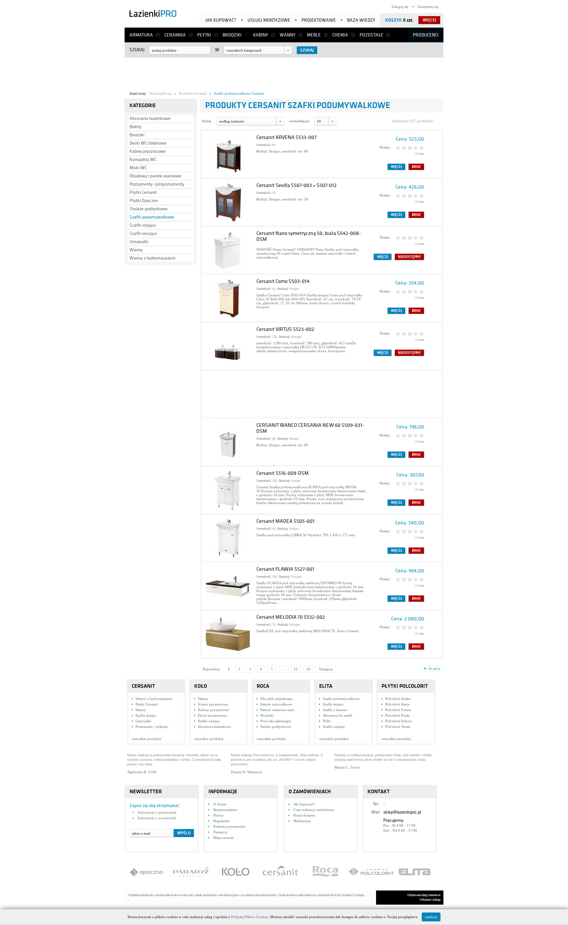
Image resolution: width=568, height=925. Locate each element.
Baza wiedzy (361, 20)
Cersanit (143, 686)
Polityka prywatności (229, 826)
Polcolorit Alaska (398, 699)
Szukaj (137, 49)
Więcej (396, 167)
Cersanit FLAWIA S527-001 (285, 569)
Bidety (135, 126)
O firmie (219, 804)
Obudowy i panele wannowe (155, 175)
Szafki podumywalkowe (152, 217)
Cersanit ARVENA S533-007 (286, 137)
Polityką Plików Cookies (249, 917)
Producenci (425, 35)
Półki (327, 721)
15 (296, 669)
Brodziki (232, 35)
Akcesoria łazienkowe (150, 118)
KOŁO (200, 686)
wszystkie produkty (146, 739)
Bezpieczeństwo (225, 810)
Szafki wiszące (143, 233)
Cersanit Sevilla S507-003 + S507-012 (296, 185)
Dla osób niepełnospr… (278, 699)
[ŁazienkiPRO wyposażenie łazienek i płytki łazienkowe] (153, 15)
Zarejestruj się (427, 7)
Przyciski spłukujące (275, 721)
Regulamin (221, 821)
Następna (326, 669)
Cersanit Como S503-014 (283, 281)
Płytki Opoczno (144, 200)
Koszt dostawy (305, 815)
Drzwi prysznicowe (212, 715)
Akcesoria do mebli (337, 715)
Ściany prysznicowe (213, 704)
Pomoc (218, 815)
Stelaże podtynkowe (149, 208)
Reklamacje (302, 821)
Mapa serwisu (223, 838)
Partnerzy (220, 832)
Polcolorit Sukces (398, 721)
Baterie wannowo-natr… (278, 710)
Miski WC (138, 167)
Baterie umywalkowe (276, 704)
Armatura (141, 35)
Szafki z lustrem (335, 710)
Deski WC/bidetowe (148, 143)
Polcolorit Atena (397, 704)
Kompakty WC (143, 159)
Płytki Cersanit (143, 192)
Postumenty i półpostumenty (157, 184)
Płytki (204, 35)
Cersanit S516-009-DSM (282, 473)
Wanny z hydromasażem (153, 258)
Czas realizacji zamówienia (314, 810)
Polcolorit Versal (397, 726)
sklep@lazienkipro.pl (402, 812)
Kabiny (260, 35)
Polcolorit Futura (398, 710)
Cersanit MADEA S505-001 (285, 521)
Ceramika (175, 35)
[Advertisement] (284, 72)
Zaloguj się (399, 7)
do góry (434, 668)
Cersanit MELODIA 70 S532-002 (290, 617)
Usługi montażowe (269, 20)
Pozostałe (371, 35)
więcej (429, 20)
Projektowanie (318, 20)
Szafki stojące (143, 225)
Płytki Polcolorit (405, 686)
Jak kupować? (220, 20)
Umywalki (139, 241)
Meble (314, 35)
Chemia (340, 35)
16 (308, 669)
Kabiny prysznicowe (148, 151)
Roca (263, 686)
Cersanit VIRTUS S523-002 (285, 329)
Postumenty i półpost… (153, 726)
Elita (325, 686)
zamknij (431, 917)
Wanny (288, 35)
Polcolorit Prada (397, 715)
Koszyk (393, 20)
